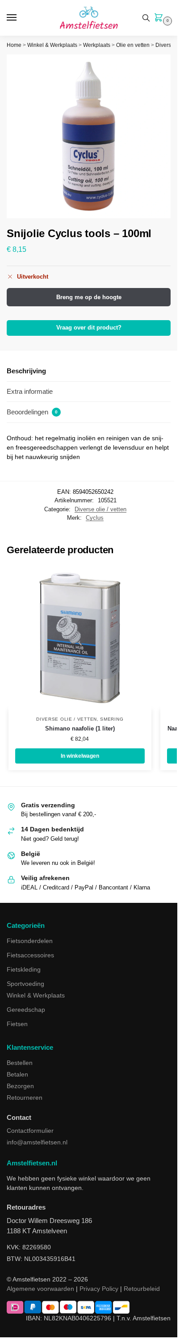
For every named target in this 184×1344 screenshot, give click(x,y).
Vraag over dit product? (88, 328)
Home (14, 45)
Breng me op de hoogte (88, 297)
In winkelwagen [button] (80, 756)
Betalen (17, 1074)
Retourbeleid (142, 1288)
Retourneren (24, 1097)
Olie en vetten (133, 45)
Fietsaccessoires (30, 955)
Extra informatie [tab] (30, 391)
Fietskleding (24, 969)
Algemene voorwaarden (40, 1288)
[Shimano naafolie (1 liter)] (79, 638)
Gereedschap (26, 1009)
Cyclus (95, 517)
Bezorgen (20, 1085)
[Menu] (20, 18)
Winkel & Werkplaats (52, 45)
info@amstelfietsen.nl (37, 1142)
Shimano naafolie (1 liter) (80, 728)
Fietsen (17, 1023)
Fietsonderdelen (30, 940)
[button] (160, 18)
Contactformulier (30, 1130)
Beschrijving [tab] (26, 371)
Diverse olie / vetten (100, 509)
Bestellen (20, 1062)
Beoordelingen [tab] (32, 412)
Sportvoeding (25, 983)
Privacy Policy (98, 1288)
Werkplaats (96, 45)
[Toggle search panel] (146, 18)
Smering (111, 719)
